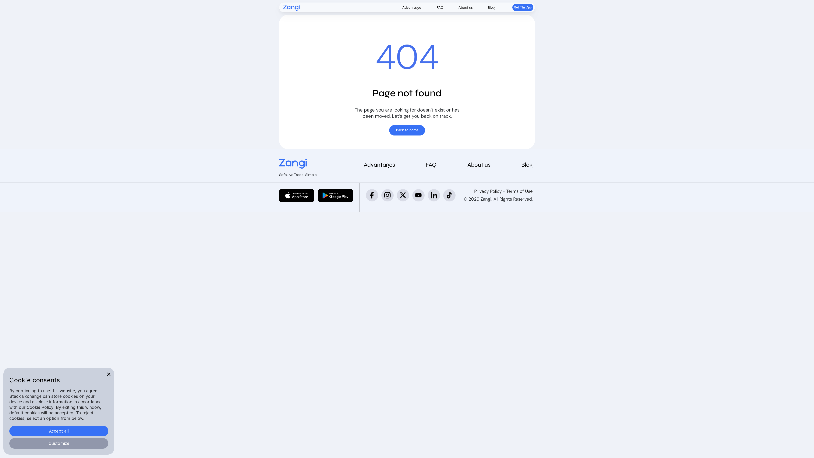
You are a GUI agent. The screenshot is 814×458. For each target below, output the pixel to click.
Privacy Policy (488, 191)
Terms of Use (519, 191)
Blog (491, 7)
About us (466, 7)
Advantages (411, 7)
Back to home (407, 130)
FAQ (439, 7)
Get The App (523, 7)
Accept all (59, 431)
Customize (59, 443)
